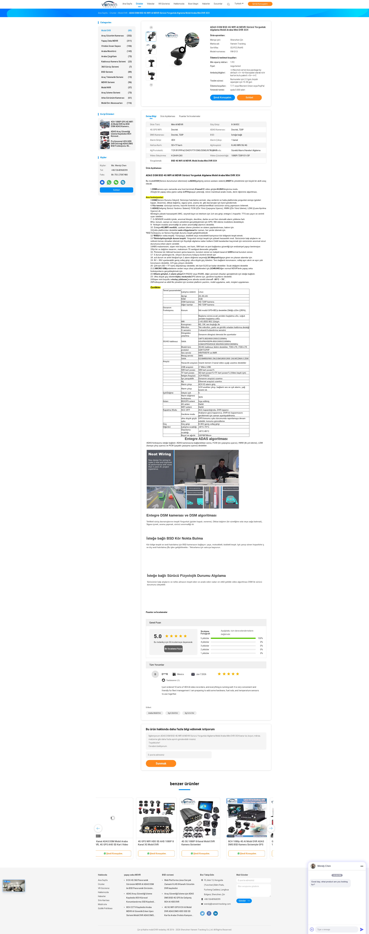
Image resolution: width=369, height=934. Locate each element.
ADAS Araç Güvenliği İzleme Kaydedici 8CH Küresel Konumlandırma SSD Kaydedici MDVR (121, 133)
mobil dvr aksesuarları (116, 103)
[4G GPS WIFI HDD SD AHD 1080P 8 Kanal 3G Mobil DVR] (111, 818)
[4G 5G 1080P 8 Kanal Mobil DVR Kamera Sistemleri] (155, 818)
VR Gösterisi (103, 888)
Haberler (102, 896)
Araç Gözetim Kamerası (116, 36)
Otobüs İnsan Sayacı (116, 46)
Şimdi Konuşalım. (260, 4)
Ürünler (101, 884)
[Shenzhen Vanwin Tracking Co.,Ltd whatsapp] (109, 182)
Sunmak (161, 763)
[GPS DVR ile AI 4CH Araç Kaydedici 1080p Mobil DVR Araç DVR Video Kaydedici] (245, 818)
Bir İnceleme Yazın (173, 649)
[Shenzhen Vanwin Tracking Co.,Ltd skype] (123, 182)
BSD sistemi (116, 72)
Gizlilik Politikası (105, 908)
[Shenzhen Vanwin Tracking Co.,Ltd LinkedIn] (215, 913)
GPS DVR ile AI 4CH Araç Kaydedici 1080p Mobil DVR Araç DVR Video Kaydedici (245, 844)
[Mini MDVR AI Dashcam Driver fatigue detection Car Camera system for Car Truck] (182, 50)
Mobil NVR (116, 87)
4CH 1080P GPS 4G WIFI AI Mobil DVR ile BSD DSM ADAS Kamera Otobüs (122, 124)
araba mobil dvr (154, 713)
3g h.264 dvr (173, 713)
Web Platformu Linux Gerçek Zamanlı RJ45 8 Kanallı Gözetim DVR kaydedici (179, 884)
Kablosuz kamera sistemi (116, 61)
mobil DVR (116, 30)
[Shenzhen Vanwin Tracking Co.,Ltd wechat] (116, 182)
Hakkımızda (103, 892)
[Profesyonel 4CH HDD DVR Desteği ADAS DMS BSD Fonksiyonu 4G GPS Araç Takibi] (105, 144)
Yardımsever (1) (173, 680)
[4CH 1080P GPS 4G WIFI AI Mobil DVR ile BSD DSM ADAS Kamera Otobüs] (105, 124)
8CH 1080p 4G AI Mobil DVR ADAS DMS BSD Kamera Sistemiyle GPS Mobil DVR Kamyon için (201, 844)
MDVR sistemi (116, 82)
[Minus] (362, 866)
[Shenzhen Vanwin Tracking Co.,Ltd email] (102, 182)
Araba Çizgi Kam (116, 56)
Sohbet (116, 190)
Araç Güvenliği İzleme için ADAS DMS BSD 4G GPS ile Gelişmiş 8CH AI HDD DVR (179, 898)
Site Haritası (103, 900)
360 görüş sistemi (116, 67)
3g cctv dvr (189, 713)
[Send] (361, 929)
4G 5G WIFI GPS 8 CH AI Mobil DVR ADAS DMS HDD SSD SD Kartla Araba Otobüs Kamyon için (178, 911)
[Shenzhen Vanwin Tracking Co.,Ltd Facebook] (209, 913)
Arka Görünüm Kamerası (116, 98)
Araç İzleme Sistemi (116, 93)
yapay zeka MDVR (116, 41)
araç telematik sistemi (116, 77)
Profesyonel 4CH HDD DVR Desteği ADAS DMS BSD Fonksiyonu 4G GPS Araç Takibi (122, 143)
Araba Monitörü (116, 51)
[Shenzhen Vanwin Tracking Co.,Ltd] (109, 4)
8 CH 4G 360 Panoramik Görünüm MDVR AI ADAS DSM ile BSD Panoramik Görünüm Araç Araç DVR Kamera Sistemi (140, 884)
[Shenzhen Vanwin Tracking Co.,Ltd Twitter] (202, 913)
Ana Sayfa (103, 880)
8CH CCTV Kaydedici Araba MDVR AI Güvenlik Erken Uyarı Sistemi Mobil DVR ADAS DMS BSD (140, 911)
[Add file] (312, 929)
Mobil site (102, 904)
